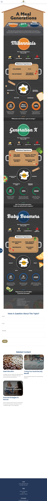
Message (4, 330)
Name (3, 316)
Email (3, 323)
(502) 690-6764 (25, 483)
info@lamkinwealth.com (23, 500)
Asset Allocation (8, 371)
